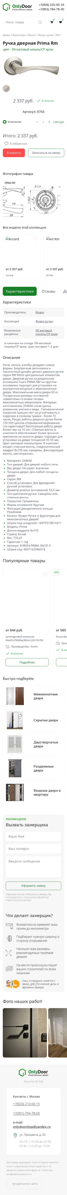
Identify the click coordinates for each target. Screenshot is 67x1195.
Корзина (53, 20)
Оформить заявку (33, 886)
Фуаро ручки (45, 34)
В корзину (14, 153)
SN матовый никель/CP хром (47, 332)
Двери (6, 34)
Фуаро (32, 34)
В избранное (18, 144)
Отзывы (48, 291)
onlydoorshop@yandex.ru (32, 1126)
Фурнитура (19, 34)
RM (57, 34)
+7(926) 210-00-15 (51, 5)
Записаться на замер (46, 153)
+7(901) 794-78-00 (51, 9)
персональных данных (18, 900)
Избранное (62, 20)
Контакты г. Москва (26, 1096)
